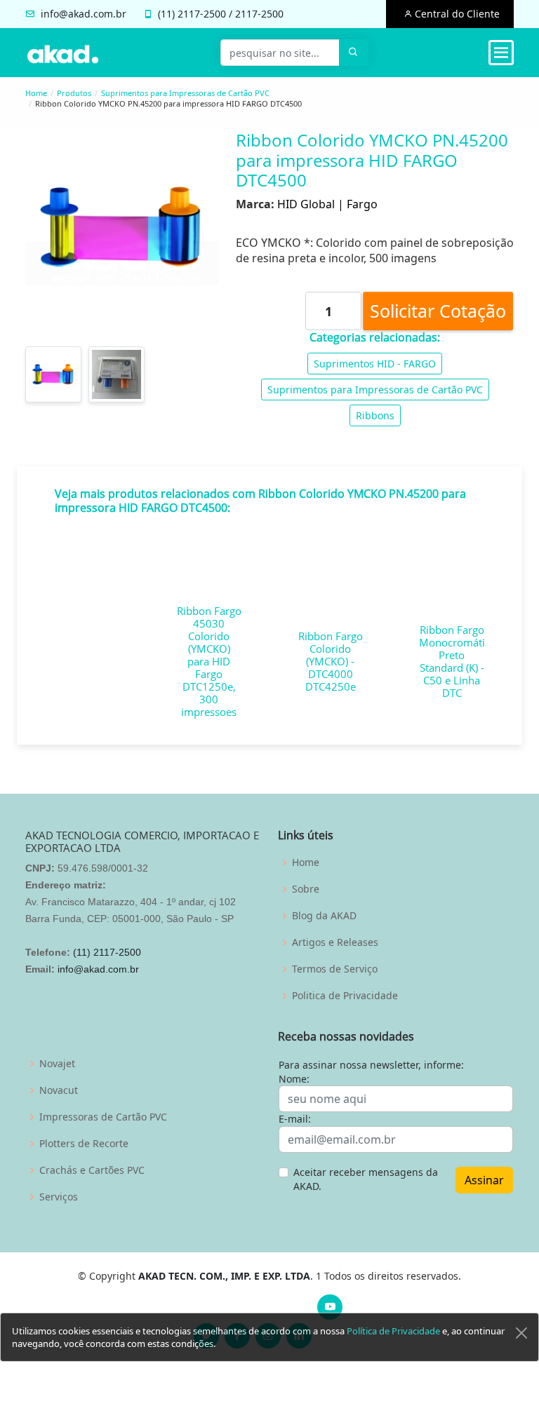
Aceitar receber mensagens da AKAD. (365, 1179)
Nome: (294, 1078)
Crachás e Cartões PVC (92, 1170)
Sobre (305, 889)
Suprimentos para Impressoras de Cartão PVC (185, 93)
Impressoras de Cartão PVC (103, 1117)
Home (36, 93)
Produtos (74, 93)
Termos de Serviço (335, 969)
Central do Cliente (456, 13)
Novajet (57, 1064)
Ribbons (375, 415)
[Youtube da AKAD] (329, 1307)
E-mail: (295, 1118)
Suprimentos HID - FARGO (375, 363)
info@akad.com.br (83, 13)
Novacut (58, 1090)
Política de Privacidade (393, 1331)
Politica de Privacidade (345, 996)
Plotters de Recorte (83, 1144)
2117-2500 (202, 13)
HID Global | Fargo (327, 204)
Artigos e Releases (335, 942)
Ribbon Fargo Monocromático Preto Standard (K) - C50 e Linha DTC (457, 661)
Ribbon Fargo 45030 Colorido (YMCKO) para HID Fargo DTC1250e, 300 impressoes (209, 661)
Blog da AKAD (324, 916)
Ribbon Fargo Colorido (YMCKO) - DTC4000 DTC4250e (330, 661)
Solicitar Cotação (438, 311)
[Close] (521, 1333)
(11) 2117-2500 (107, 952)
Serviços (58, 1197)
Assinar (484, 1180)
